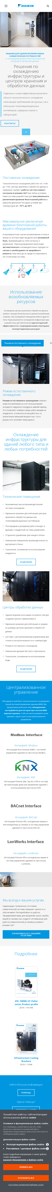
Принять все (26, 1167)
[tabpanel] (26, 387)
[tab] (22, 343)
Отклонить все (26, 1178)
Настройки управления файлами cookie (26, 1184)
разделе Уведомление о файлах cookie (23, 1160)
